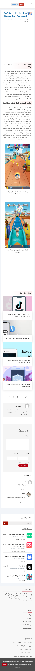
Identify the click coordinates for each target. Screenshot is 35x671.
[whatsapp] (14, 397)
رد (15, 489)
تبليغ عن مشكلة (27, 622)
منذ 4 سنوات (22, 489)
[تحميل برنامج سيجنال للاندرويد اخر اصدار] (29, 557)
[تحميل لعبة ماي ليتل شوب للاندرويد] (29, 577)
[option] (17, 557)
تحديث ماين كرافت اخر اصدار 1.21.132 (22, 642)
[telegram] (9, 397)
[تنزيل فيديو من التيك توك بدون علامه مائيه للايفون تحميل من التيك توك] (17, 307)
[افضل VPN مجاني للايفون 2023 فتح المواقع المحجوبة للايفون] (17, 377)
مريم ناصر (24, 19)
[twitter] (26, 397)
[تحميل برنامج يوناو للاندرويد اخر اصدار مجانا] (29, 536)
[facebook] (22, 397)
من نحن (30, 615)
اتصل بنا (29, 618)
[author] (27, 19)
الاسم (27, 453)
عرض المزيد (17, 667)
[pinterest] (18, 397)
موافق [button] (4, 664)
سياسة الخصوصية (27, 628)
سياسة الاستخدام (27, 625)
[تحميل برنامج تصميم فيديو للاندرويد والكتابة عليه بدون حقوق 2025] (29, 545)
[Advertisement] (17, 43)
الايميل (16, 453)
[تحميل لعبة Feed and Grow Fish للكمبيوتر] (29, 567)
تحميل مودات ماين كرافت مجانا (24, 646)
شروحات (26, 21)
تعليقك (27, 436)
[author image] (25, 405)
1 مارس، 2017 (17, 19)
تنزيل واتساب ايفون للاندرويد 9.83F (23, 656)
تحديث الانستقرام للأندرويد (25, 653)
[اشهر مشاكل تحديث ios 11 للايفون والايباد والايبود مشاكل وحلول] (17, 353)
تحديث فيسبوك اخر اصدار (26, 649)
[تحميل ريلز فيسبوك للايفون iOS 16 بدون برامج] (17, 330)
